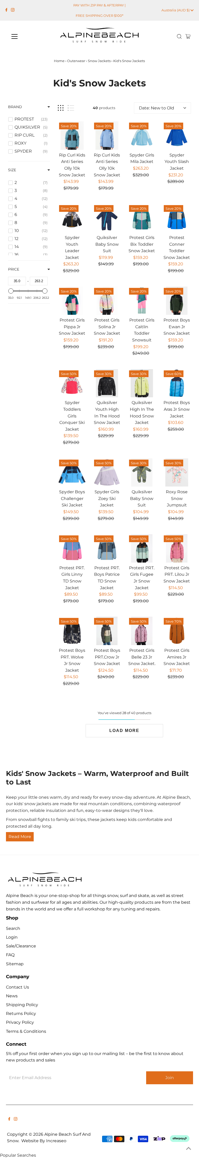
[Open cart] (188, 36)
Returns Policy (21, 1013)
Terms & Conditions (26, 1031)
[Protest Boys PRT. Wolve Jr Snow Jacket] (72, 631)
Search (13, 928)
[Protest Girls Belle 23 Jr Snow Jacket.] (142, 631)
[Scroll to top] (188, 1148)
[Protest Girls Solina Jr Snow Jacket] (107, 301)
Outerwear (76, 61)
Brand (15, 106)
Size (12, 170)
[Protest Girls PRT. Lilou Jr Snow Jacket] (176, 548)
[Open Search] (179, 36)
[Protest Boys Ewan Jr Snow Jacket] (176, 301)
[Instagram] (13, 10)
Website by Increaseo (43, 1140)
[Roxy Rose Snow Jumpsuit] (176, 472)
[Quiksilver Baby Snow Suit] (107, 218)
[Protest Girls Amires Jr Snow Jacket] (176, 631)
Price (13, 269)
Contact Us (17, 987)
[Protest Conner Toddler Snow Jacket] (176, 218)
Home (59, 61)
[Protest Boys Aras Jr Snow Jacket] (176, 383)
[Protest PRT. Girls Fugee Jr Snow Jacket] (142, 548)
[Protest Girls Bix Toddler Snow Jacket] (142, 218)
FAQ (10, 954)
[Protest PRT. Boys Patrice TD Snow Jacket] (107, 548)
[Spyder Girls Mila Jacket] (142, 135)
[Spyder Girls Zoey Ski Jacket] (107, 472)
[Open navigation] (29, 36)
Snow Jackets (99, 61)
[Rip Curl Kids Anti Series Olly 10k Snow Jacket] (72, 135)
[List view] (71, 108)
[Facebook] (6, 10)
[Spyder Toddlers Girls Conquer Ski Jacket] (72, 383)
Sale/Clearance (21, 946)
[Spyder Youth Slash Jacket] (176, 135)
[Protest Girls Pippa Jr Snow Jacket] (72, 301)
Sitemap (15, 963)
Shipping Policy (22, 1004)
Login (12, 937)
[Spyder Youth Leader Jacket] (72, 218)
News (12, 995)
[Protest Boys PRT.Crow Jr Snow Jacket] (107, 631)
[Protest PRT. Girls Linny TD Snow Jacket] (72, 548)
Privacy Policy (20, 1022)
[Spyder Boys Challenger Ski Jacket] (72, 472)
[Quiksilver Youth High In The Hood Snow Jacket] (107, 383)
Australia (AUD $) (175, 10)
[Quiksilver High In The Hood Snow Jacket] (142, 383)
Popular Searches (18, 1155)
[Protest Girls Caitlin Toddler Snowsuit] (142, 301)
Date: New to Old (156, 108)
